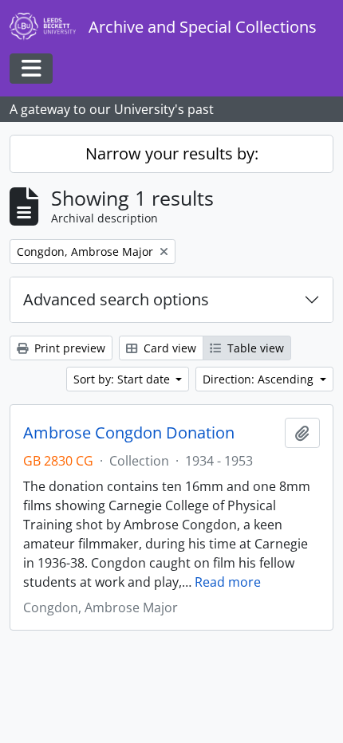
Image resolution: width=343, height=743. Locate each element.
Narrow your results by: (171, 153)
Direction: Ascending (260, 379)
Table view (254, 348)
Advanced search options (116, 299)
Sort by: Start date (123, 379)
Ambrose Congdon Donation (129, 432)
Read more (228, 582)
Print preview (68, 348)
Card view (168, 348)
